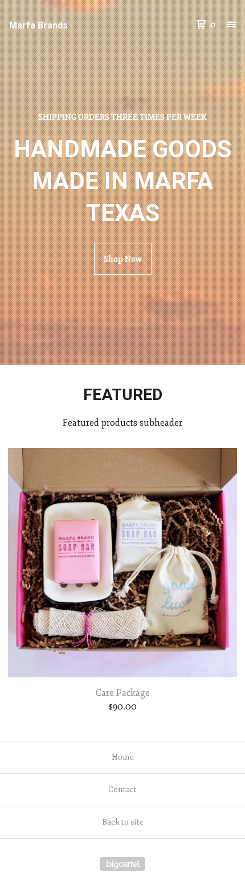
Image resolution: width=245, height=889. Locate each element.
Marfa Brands (38, 25)
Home (123, 757)
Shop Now (123, 259)
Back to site (123, 822)
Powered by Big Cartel (122, 864)
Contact (122, 789)
